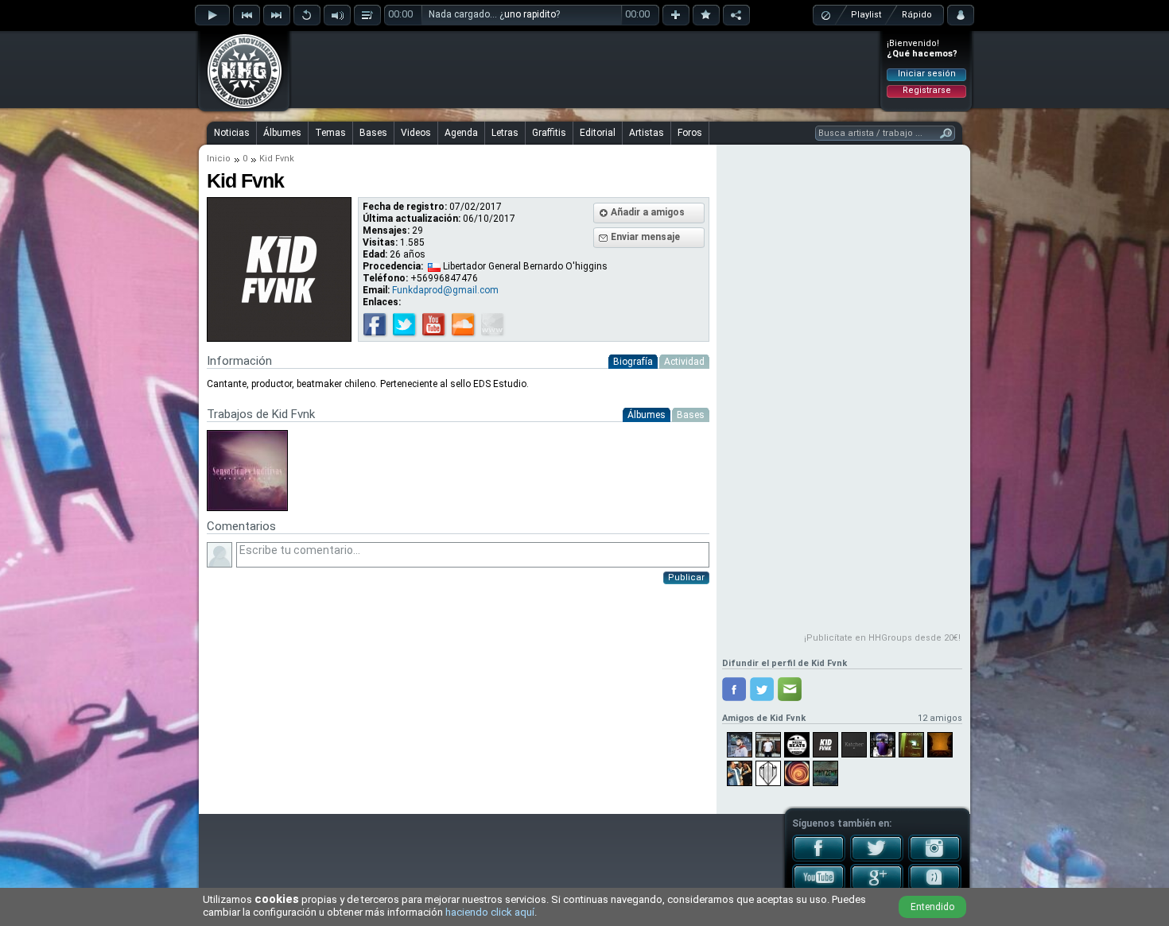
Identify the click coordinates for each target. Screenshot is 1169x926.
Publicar (686, 577)
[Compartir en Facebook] (734, 689)
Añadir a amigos (648, 212)
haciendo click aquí (489, 912)
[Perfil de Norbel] (740, 745)
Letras (504, 132)
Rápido (917, 15)
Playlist (866, 15)
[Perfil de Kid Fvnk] (825, 745)
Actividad (684, 361)
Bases (373, 132)
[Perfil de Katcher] (854, 745)
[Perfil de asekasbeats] (911, 745)
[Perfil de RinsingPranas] (797, 773)
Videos (416, 132)
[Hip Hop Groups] (239, 107)
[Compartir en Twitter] (762, 689)
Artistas (646, 132)
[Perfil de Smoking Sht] (740, 773)
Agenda (461, 132)
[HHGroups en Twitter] (876, 858)
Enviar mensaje (645, 236)
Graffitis (549, 132)
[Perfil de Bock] (768, 773)
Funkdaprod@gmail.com (445, 290)
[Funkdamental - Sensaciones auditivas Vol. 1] (247, 507)
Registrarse (927, 90)
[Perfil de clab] (883, 745)
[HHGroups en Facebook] (818, 858)
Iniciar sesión (927, 73)
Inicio (219, 158)
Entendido (932, 906)
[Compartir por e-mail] (790, 689)
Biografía (633, 361)
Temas (330, 132)
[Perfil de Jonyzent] (825, 773)
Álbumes (282, 132)
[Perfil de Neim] (797, 745)
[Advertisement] (585, 69)
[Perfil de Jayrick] (768, 745)
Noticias (232, 132)
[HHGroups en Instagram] (934, 858)
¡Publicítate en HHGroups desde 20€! (882, 638)
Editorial (598, 132)
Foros (690, 132)
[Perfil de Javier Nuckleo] (940, 745)
